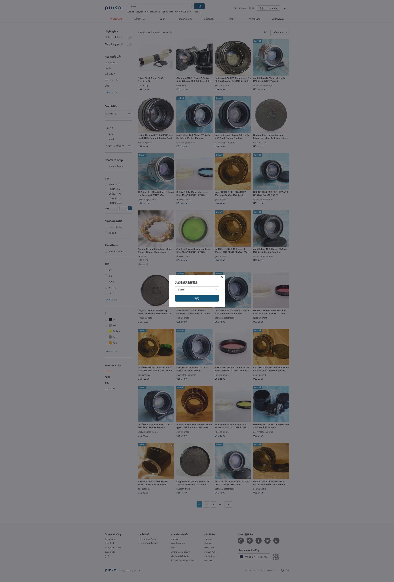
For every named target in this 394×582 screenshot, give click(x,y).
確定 (197, 298)
